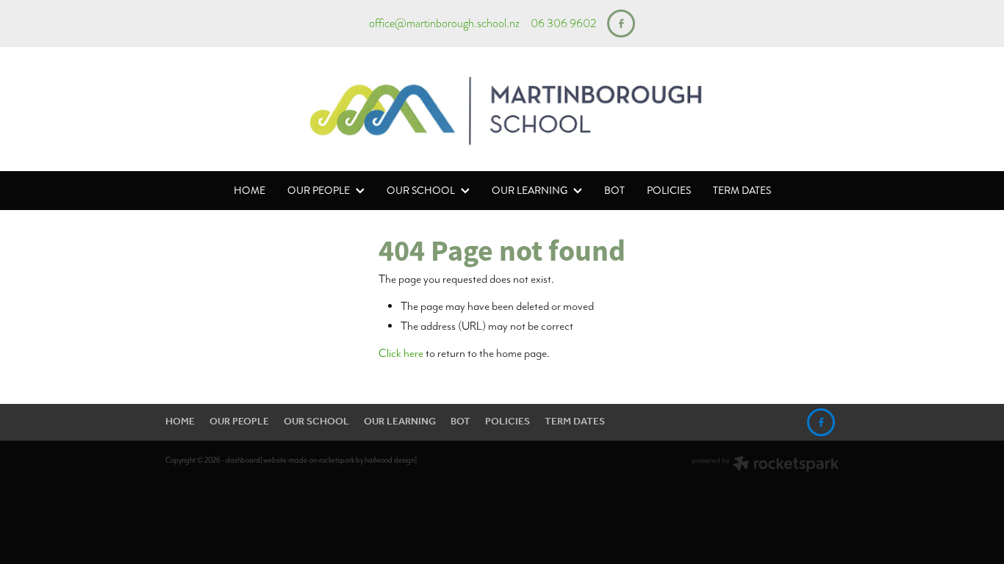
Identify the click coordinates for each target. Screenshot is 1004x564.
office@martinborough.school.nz (444, 23)
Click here (401, 353)
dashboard (243, 460)
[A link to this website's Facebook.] (621, 23)
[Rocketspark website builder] (765, 465)
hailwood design (390, 460)
